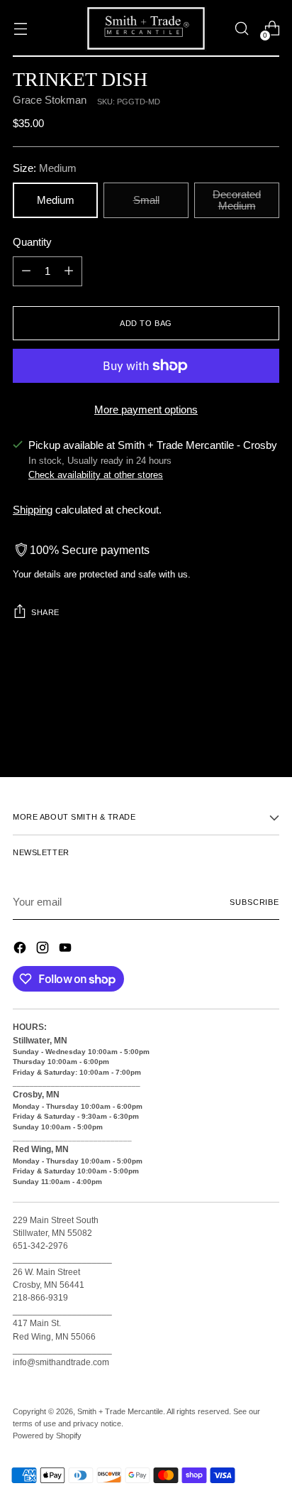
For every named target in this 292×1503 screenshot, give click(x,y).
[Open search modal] (241, 28)
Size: (45, 168)
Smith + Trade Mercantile (120, 1411)
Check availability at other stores (95, 475)
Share (45, 612)
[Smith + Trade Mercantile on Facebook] (21, 950)
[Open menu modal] (20, 28)
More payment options (146, 410)
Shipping (32, 510)
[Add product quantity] (69, 271)
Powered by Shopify (47, 1435)
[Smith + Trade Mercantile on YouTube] (66, 950)
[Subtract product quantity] (26, 271)
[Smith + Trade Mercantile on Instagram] (43, 950)
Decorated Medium (237, 200)
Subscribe (254, 902)
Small (146, 200)
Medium (55, 200)
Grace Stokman (49, 100)
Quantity (32, 242)
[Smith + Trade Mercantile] (146, 28)
